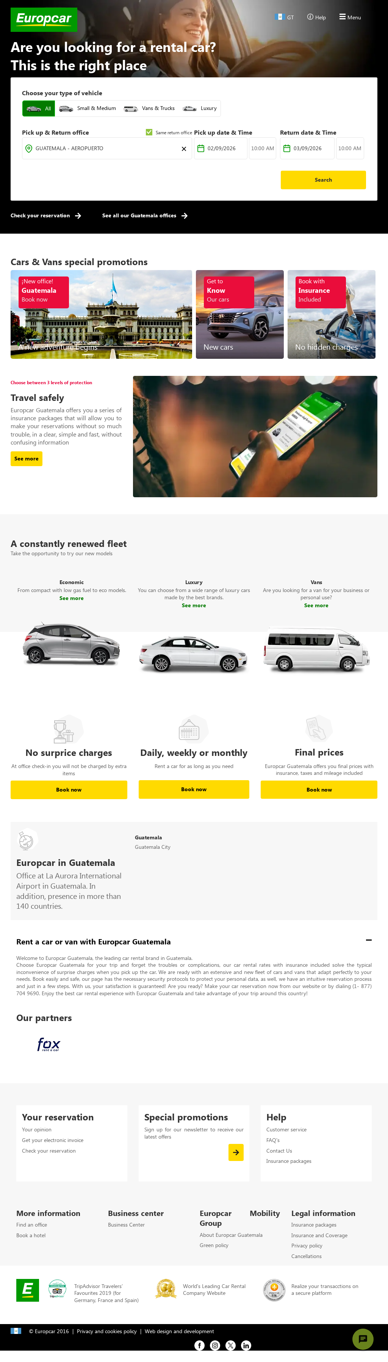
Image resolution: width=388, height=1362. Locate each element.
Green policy (214, 1245)
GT (290, 17)
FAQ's (273, 1140)
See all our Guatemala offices (140, 215)
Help (320, 17)
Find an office (31, 1224)
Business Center (126, 1224)
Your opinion (37, 1129)
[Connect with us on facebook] (199, 1344)
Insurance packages (288, 1160)
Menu (354, 17)
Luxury (209, 108)
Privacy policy (306, 1245)
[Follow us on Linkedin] (246, 1344)
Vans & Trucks (158, 108)
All (48, 108)
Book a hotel (30, 1235)
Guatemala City (153, 846)
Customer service (286, 1129)
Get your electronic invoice (52, 1140)
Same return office (174, 132)
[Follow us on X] (230, 1344)
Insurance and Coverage (319, 1235)
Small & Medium (96, 108)
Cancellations (306, 1256)
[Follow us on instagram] (215, 1344)
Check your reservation (41, 215)
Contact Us (279, 1150)
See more (71, 598)
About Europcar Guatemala (231, 1234)
